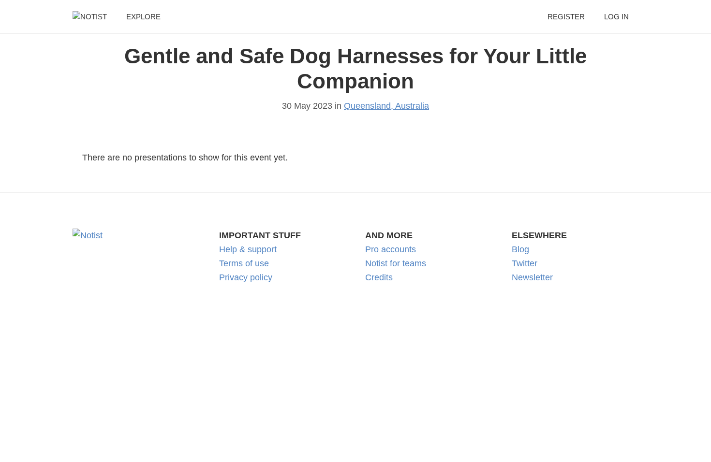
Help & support (248, 249)
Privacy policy (245, 277)
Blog (520, 249)
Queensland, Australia (386, 106)
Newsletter (532, 277)
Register (566, 17)
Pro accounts (390, 249)
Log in (616, 17)
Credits (379, 277)
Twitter (524, 263)
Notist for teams (395, 263)
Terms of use (244, 263)
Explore (143, 17)
